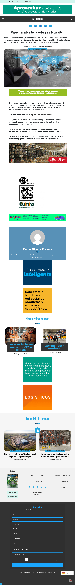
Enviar (37, 565)
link (57, 139)
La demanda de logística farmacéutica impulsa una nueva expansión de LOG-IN (55, 455)
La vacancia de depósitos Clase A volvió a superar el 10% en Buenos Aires (21, 347)
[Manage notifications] (70, 580)
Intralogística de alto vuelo (39, 115)
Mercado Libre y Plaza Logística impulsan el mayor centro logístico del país (20, 455)
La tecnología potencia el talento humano (54, 347)
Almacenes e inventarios (20, 451)
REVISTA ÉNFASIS (24, 572)
